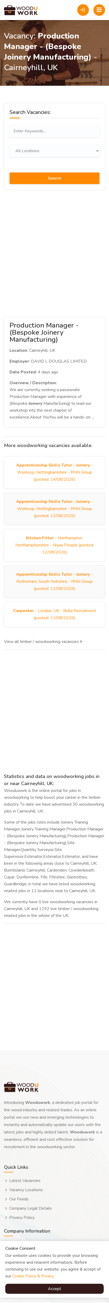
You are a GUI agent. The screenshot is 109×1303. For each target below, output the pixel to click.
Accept (54, 1289)
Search (54, 178)
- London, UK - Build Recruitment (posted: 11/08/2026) (54, 614)
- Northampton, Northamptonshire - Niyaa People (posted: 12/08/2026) (54, 545)
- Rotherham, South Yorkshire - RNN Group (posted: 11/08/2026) (54, 581)
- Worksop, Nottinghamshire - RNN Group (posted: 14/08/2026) (54, 472)
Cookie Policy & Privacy (33, 1276)
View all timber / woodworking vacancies (42, 642)
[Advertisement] (54, 252)
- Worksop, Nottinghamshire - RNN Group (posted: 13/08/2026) (54, 509)
